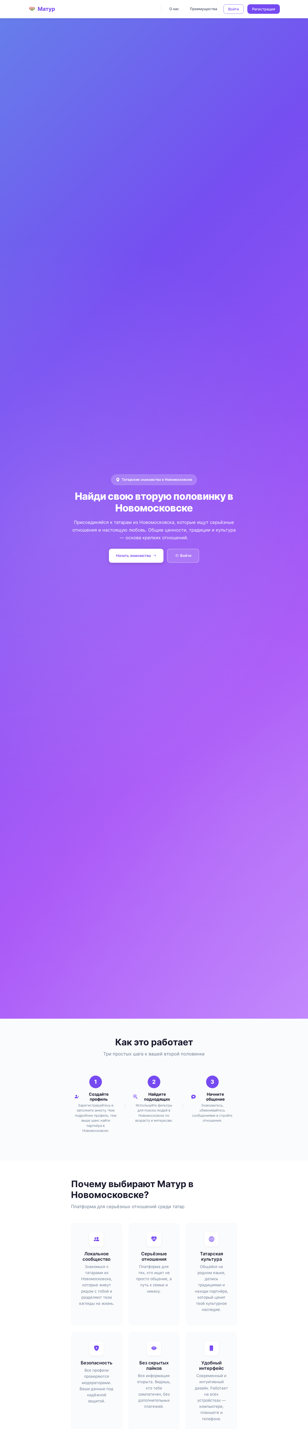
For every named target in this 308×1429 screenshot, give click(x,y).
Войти (233, 9)
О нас (174, 9)
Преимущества (203, 9)
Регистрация (263, 9)
